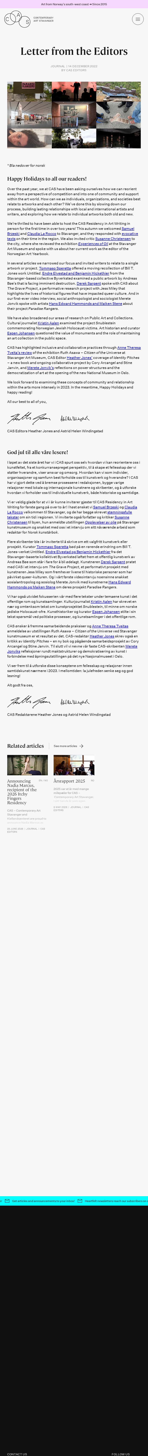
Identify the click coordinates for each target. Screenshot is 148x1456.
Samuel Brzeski (106, 507)
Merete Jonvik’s (40, 367)
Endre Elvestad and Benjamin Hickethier (75, 273)
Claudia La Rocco (41, 233)
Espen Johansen (21, 333)
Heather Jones (102, 636)
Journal (58, 66)
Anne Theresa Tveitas (110, 626)
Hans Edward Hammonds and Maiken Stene (85, 303)
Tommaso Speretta (55, 268)
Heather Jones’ (79, 357)
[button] (138, 19)
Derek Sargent (89, 283)
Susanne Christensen (113, 238)
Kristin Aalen (48, 323)
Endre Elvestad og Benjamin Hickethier (77, 551)
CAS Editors (76, 70)
